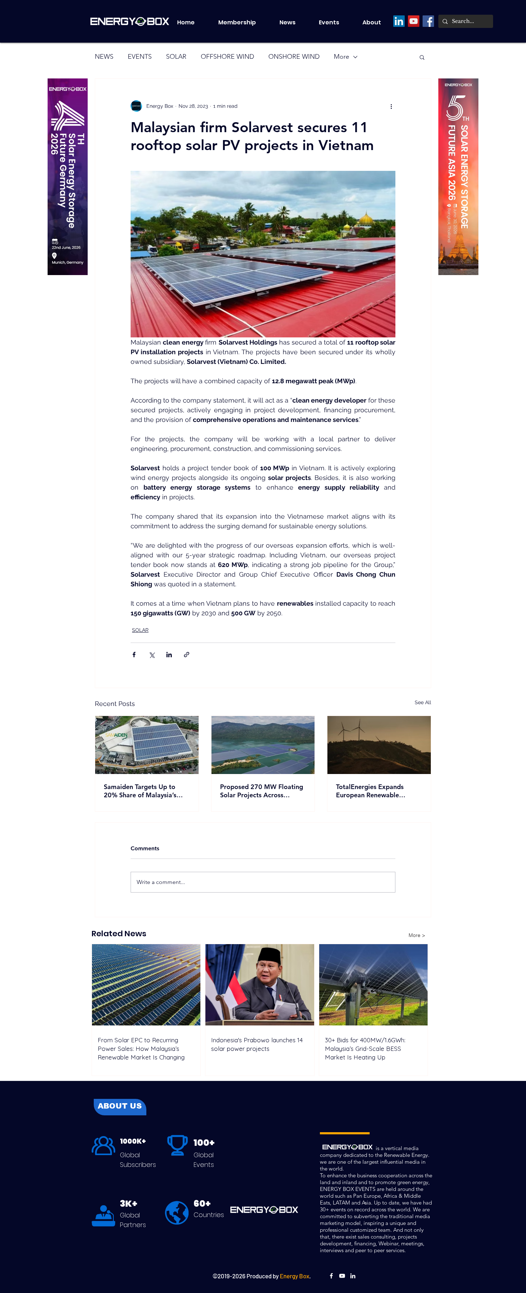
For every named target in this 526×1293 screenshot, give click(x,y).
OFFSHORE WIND (227, 57)
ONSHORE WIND (294, 57)
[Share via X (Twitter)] (151, 654)
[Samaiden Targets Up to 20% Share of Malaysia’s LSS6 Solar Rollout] (147, 745)
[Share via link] (186, 654)
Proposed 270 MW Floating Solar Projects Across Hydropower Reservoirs (261, 791)
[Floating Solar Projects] (263, 745)
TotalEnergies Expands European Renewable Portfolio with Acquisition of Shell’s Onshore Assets (378, 791)
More (341, 57)
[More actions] (391, 106)
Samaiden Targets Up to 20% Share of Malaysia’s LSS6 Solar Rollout (140, 791)
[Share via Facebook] (134, 654)
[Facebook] (428, 21)
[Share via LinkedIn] (169, 654)
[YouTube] (413, 21)
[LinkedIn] (399, 21)
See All (423, 702)
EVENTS (140, 57)
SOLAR (176, 57)
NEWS (104, 57)
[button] (335, 22)
